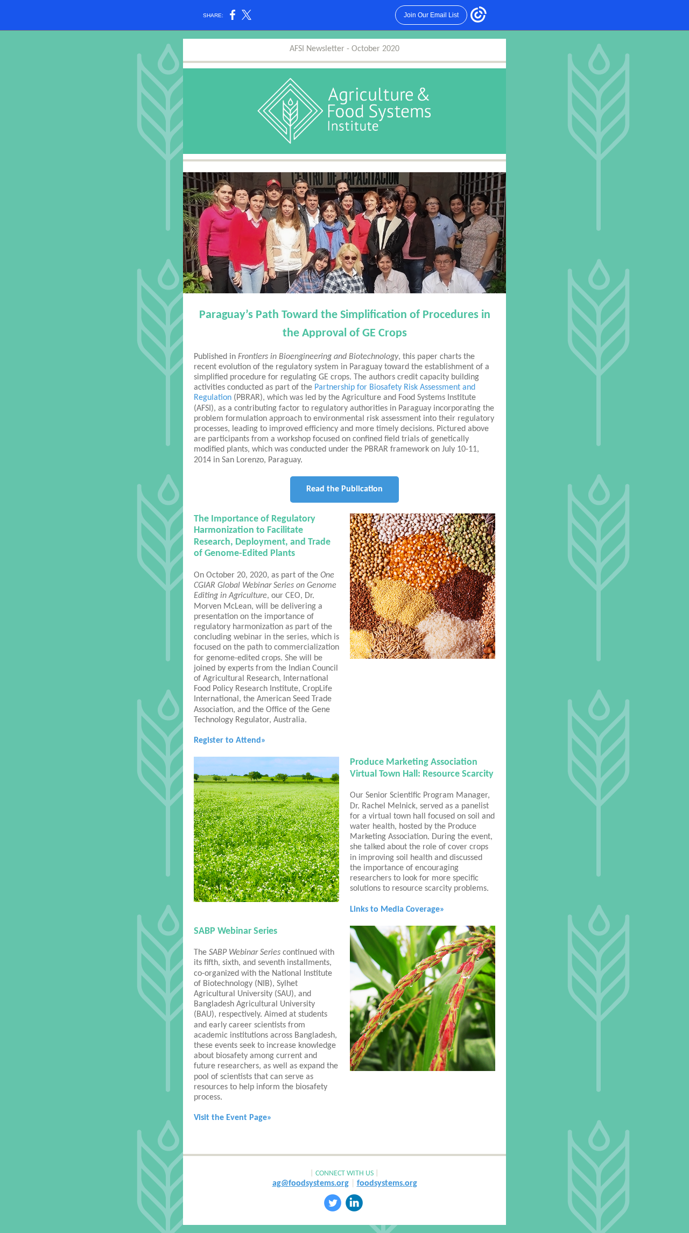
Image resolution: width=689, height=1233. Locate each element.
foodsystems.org (387, 1183)
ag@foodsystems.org (310, 1183)
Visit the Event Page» (233, 1118)
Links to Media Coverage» (397, 909)
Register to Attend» (230, 740)
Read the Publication (344, 489)
